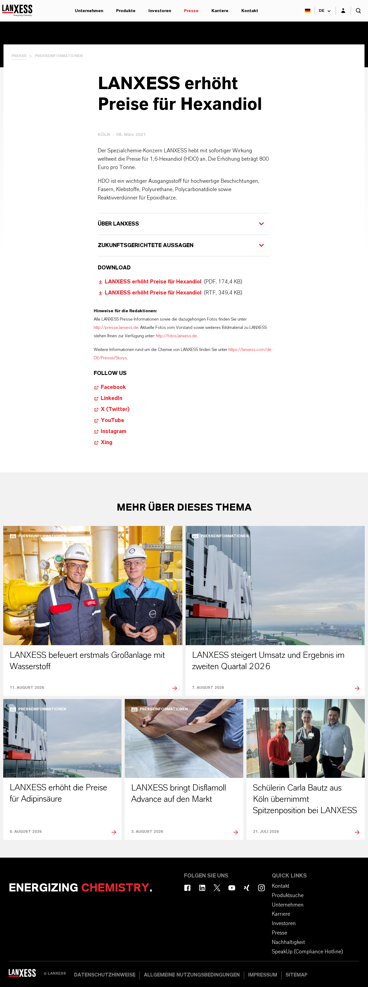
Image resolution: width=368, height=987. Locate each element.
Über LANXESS (118, 224)
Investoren (159, 11)
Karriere (219, 11)
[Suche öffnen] (358, 11)
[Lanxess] (26, 975)
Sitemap (296, 975)
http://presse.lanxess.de (116, 327)
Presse (191, 11)
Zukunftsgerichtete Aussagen (146, 245)
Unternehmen (89, 11)
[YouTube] (231, 887)
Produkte (126, 11)
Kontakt (249, 11)
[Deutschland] (308, 11)
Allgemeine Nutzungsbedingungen (192, 975)
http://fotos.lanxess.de (176, 336)
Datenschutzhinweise (105, 975)
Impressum (262, 975)
